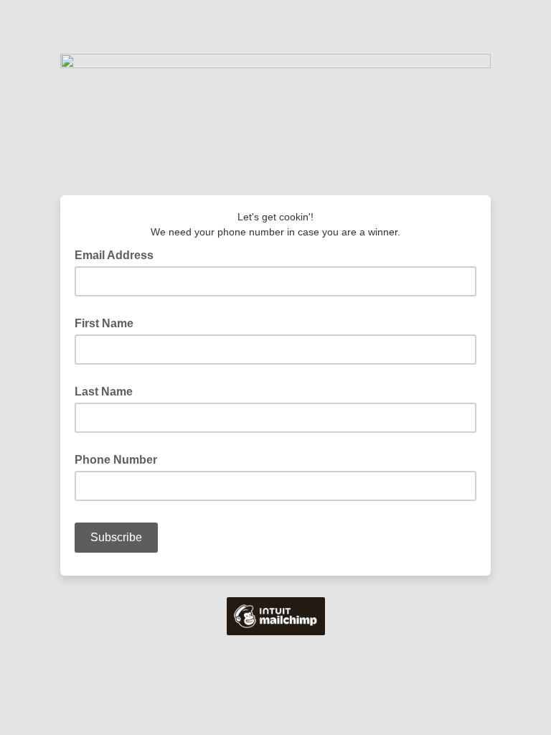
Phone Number (116, 460)
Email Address (118, 254)
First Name (104, 323)
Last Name (104, 391)
